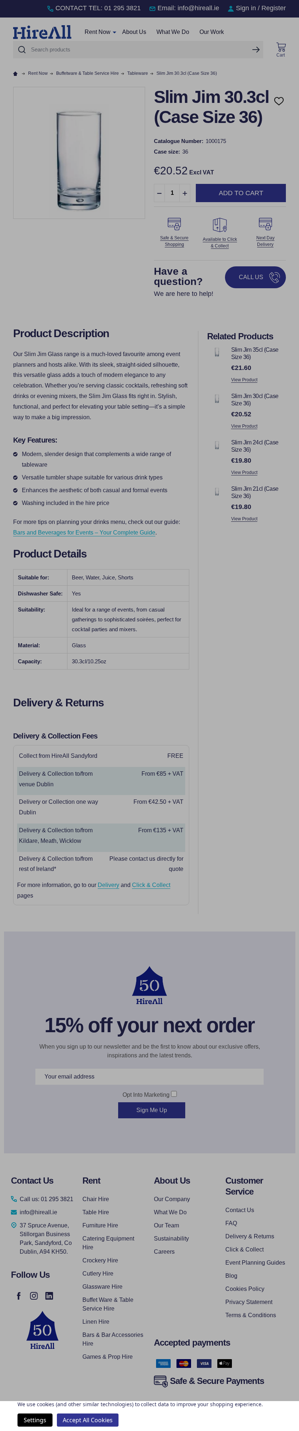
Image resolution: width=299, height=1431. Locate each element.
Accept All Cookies (88, 1420)
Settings (35, 1420)
